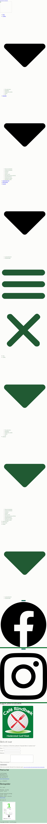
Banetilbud (7, 90)
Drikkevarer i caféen (8, 432)
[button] (23, 307)
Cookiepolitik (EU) (8, 256)
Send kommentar (3, 764)
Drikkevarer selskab (8, 178)
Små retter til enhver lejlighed (10, 175)
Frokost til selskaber (8, 170)
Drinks (6, 93)
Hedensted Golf (5, 180)
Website (2, 753)
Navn (2, 748)
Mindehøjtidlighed (8, 176)
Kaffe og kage (7, 174)
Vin (5, 94)
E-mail (2, 750)
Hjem (3, 14)
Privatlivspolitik (7, 258)
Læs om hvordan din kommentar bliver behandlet (34, 767)
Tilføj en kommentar (5, 762)
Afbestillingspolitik (8, 179)
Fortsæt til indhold (4, 0)
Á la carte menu (8, 89)
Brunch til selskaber (8, 168)
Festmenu (7, 171)
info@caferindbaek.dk (4, 778)
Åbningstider (5, 182)
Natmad (6, 172)
